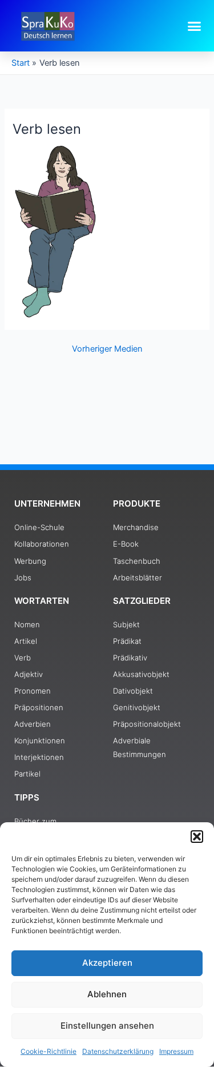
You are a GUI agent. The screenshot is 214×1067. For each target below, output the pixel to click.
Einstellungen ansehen (107, 1025)
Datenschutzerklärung (118, 1051)
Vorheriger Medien (107, 349)
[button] (197, 836)
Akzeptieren (107, 962)
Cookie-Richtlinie (48, 1051)
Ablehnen (107, 994)
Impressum (176, 1051)
